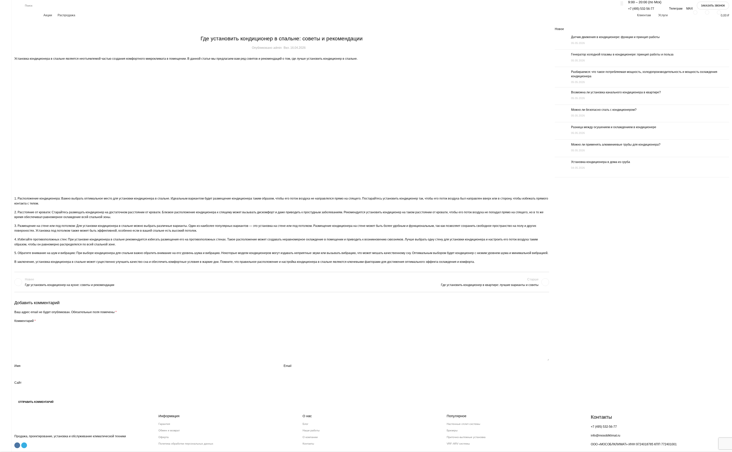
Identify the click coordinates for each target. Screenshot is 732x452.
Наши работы (311, 430)
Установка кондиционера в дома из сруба (600, 162)
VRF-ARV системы (458, 443)
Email (287, 365)
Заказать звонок (713, 5)
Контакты (308, 443)
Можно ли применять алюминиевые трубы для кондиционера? (615, 144)
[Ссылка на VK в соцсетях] (17, 445)
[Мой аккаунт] (680, 15)
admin (277, 47)
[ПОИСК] (621, 3)
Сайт (17, 382)
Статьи (281, 29)
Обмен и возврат (169, 430)
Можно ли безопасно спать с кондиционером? (604, 109)
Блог (305, 423)
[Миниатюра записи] (561, 40)
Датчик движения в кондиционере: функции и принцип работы (615, 37)
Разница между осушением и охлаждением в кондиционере (613, 127)
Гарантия (164, 423)
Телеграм (675, 8)
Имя (17, 365)
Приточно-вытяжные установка (466, 437)
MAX (689, 8)
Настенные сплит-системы (463, 423)
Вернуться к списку (281, 282)
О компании (310, 437)
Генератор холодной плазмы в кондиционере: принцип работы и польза (622, 54)
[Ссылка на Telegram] (24, 445)
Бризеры (452, 430)
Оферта (163, 437)
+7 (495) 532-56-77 (641, 8)
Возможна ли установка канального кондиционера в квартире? (616, 92)
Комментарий (25, 321)
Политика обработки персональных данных (185, 443)
